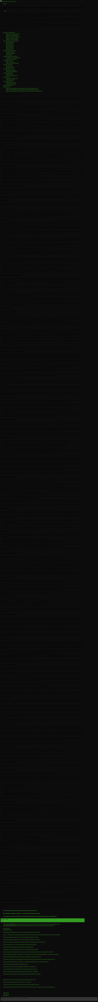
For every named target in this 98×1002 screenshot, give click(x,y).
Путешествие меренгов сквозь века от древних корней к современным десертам (21, 939)
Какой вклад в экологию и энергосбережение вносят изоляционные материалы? (24, 91)
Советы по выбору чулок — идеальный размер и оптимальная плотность (19, 944)
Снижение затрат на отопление (13, 57)
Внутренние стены (10, 67)
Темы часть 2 (6, 994)
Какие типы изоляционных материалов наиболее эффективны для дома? (22, 89)
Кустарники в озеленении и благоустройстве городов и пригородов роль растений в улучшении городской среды (29, 959)
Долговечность (9, 54)
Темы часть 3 (6, 995)
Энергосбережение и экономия (10, 56)
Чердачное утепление (11, 70)
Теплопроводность (10, 52)
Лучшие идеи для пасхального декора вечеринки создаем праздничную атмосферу (22, 974)
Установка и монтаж (7, 60)
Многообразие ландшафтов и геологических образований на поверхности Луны (21, 932)
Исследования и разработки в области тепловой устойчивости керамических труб (22, 956)
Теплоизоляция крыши (8, 68)
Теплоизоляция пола (8, 72)
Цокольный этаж (10, 74)
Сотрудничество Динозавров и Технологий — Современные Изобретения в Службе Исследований (26, 961)
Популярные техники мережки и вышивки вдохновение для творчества (19, 966)
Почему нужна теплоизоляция (13, 33)
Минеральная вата (10, 42)
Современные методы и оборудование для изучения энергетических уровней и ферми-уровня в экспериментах (30, 916)
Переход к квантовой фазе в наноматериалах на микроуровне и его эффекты (20, 971)
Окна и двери (6, 77)
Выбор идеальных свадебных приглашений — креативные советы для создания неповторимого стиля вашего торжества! (31, 954)
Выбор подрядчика (10, 61)
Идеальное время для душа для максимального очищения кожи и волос (19, 979)
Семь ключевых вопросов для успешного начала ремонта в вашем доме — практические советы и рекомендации (29, 987)
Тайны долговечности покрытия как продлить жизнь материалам (18, 947)
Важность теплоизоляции (9, 32)
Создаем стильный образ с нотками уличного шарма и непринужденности (20, 969)
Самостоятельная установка (12, 63)
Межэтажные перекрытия (12, 75)
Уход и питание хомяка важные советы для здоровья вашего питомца (20, 910)
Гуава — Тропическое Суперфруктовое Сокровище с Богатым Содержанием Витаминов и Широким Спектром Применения (31, 934)
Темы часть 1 (6, 992)
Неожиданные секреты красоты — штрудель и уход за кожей (17, 982)
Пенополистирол (10, 43)
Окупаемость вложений (11, 59)
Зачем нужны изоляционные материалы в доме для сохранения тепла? (22, 88)
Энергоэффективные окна (12, 78)
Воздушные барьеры (8, 85)
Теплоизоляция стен (7, 64)
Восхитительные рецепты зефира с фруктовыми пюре (15, 964)
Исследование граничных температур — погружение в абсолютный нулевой (21, 913)
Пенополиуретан (10, 45)
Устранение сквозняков (11, 82)
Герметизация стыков (11, 84)
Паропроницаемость (10, 53)
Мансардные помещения (11, 71)
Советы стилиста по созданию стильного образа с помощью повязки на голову (21, 984)
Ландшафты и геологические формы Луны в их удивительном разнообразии (20, 949)
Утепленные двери (10, 79)
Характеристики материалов (9, 50)
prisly (5, 11)
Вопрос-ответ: (6, 86)
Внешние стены (9, 66)
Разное (4, 3)
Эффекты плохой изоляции (12, 35)
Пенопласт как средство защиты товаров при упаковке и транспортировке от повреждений (24, 942)
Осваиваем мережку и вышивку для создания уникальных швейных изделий (20, 937)
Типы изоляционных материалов (10, 40)
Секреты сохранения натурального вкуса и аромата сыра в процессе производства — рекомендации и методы (28, 951)
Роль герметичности (7, 81)
